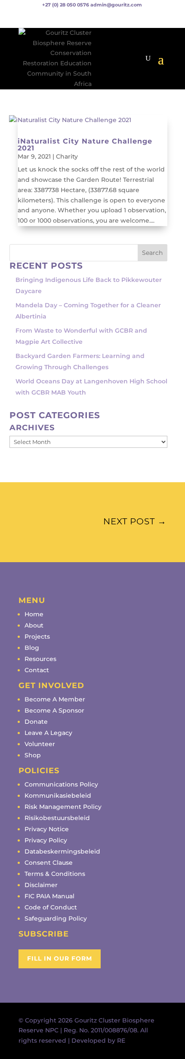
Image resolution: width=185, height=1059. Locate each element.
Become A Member (55, 699)
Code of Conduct (51, 907)
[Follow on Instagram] (33, 17)
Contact (37, 670)
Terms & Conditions (55, 874)
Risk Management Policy (63, 807)
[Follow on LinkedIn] (68, 17)
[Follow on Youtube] (51, 17)
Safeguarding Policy (56, 918)
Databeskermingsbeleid (62, 851)
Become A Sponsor (54, 710)
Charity (67, 156)
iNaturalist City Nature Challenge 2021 (85, 144)
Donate (36, 721)
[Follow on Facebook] (16, 17)
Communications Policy (61, 784)
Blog (32, 648)
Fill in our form (59, 958)
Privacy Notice (47, 829)
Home (34, 614)
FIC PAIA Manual (49, 896)
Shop (33, 755)
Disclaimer (41, 885)
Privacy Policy (46, 840)
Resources (40, 659)
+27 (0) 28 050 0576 (65, 5)
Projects (37, 636)
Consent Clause (49, 862)
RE (121, 1040)
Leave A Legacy (48, 733)
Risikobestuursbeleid (57, 818)
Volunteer (40, 744)
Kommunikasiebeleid (58, 795)
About (34, 625)
